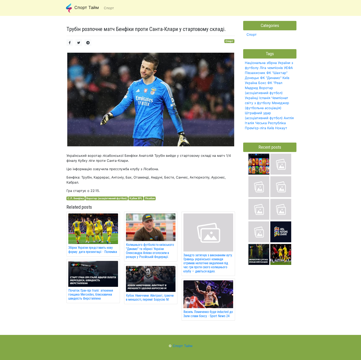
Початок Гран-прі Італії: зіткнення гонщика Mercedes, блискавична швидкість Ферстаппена (90, 294)
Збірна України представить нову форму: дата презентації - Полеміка (92, 250)
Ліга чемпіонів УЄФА (276, 68)
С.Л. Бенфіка (75, 198)
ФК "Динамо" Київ (274, 78)
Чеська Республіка (270, 123)
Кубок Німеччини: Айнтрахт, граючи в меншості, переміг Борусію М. (150, 297)
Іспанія (264, 98)
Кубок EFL (136, 198)
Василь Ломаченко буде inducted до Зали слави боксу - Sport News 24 (208, 314)
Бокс (262, 83)
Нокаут (281, 128)
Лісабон (150, 198)
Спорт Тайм (86, 7)
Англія (289, 118)
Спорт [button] (109, 8)
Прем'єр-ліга (255, 128)
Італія (249, 123)
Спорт (229, 41)
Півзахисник (255, 73)
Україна (251, 83)
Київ (270, 128)
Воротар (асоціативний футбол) (106, 198)
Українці (251, 98)
